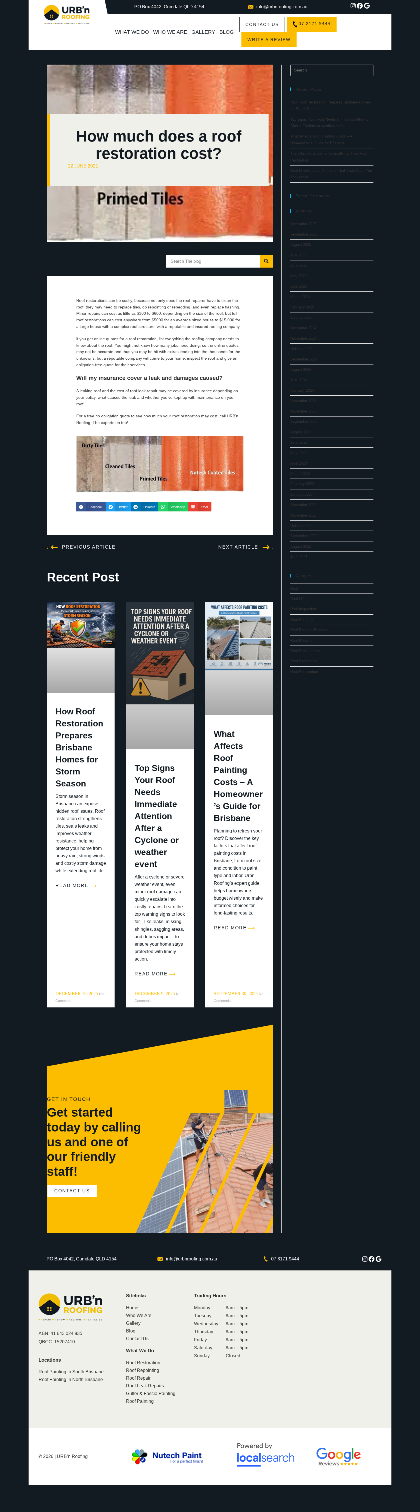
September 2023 (303, 421)
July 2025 (298, 255)
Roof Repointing (303, 661)
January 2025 (301, 317)
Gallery (203, 32)
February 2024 (302, 390)
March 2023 (300, 473)
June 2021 (298, 557)
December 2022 (303, 505)
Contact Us (137, 1338)
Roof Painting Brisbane (309, 630)
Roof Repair (138, 1378)
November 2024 (303, 338)
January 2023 (301, 494)
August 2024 (300, 369)
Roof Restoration (304, 672)
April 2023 (298, 463)
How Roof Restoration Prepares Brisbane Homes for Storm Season (79, 747)
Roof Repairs (301, 640)
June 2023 (298, 442)
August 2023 (300, 432)
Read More (72, 885)
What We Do (132, 32)
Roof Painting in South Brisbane (71, 1371)
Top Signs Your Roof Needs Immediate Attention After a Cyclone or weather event (157, 816)
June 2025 (298, 265)
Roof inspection (303, 609)
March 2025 (300, 296)
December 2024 (303, 328)
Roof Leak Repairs (145, 1385)
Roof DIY (297, 599)
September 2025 (303, 234)
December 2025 (303, 224)
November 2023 (303, 411)
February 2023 (302, 484)
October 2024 (301, 348)
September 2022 (303, 536)
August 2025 (300, 244)
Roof (294, 588)
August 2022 (300, 546)
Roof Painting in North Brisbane (71, 1379)
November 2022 (303, 515)
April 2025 (298, 286)
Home (132, 1307)
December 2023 (303, 401)
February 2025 (302, 307)
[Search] (266, 261)
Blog (226, 32)
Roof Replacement (305, 651)
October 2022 (301, 525)
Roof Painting (301, 619)
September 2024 (303, 359)
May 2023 (298, 453)
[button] (91, 506)
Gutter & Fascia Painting (150, 1393)
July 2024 (298, 380)
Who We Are (170, 32)
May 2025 (298, 276)
